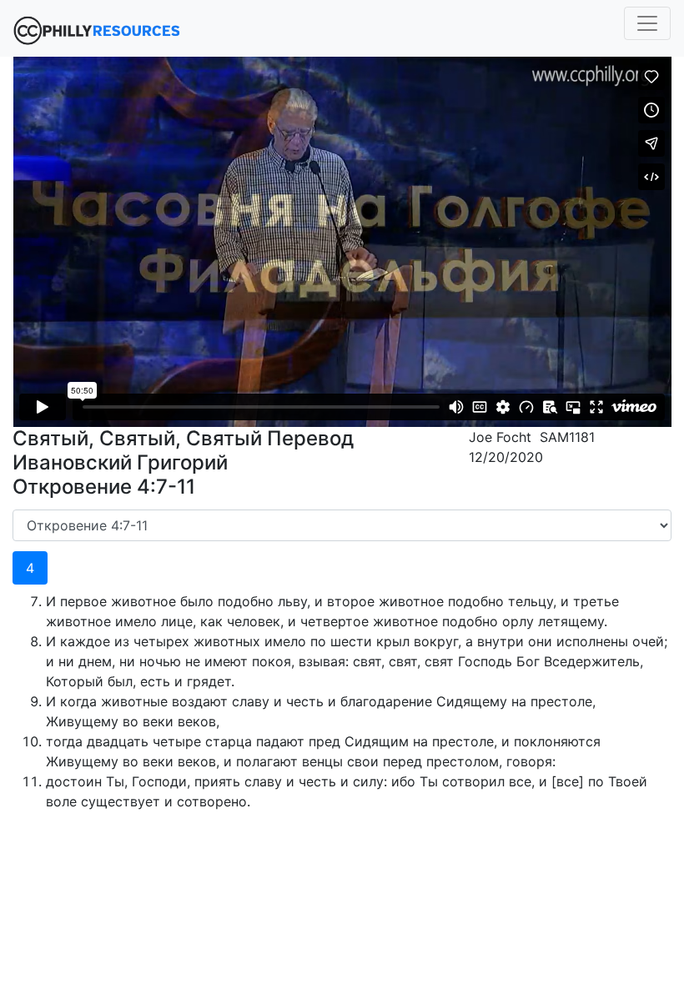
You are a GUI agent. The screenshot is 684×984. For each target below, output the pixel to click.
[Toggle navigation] (647, 23)
